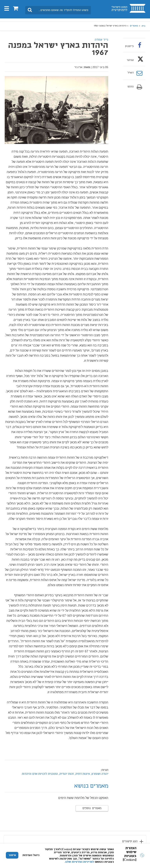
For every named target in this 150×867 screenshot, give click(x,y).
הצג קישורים (130, 841)
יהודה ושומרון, (99, 774)
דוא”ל (131, 73)
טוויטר (130, 60)
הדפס (131, 87)
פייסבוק (129, 46)
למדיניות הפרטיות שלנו (79, 862)
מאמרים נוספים (91, 808)
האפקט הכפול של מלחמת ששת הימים (83, 798)
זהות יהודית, (66, 774)
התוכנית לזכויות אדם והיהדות (40, 774)
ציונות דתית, (82, 774)
